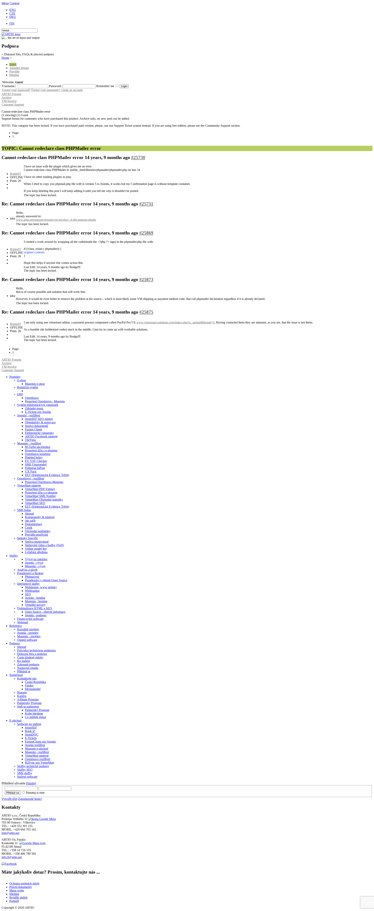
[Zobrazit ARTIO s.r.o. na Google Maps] (41, 819)
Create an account (72, 90)
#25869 (146, 232)
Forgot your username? (45, 90)
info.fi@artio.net (12, 857)
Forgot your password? (16, 90)
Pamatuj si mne (35, 792)
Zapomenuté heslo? (30, 799)
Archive (6, 97)
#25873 (146, 279)
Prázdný (31, 783)
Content (14, 3)
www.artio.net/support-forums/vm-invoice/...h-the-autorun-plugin (56, 219)
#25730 (138, 157)
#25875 (146, 312)
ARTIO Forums (11, 94)
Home (5, 57)
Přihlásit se (12, 792)
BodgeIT (15, 173)
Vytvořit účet (9, 799)
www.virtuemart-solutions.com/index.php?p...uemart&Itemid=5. (175, 322)
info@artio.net (10, 833)
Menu (5, 3)
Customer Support (13, 104)
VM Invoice (9, 101)
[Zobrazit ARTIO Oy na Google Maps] (32, 843)
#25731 (146, 203)
